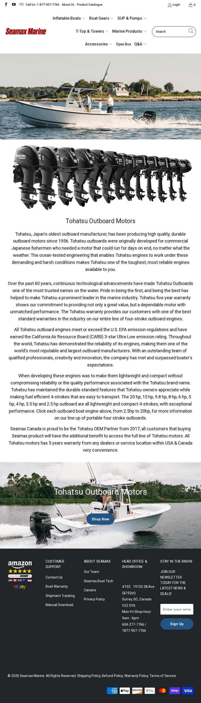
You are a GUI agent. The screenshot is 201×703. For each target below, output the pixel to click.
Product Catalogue (89, 4)
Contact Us (54, 577)
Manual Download (59, 605)
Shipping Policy (88, 676)
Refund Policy (112, 676)
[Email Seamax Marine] (21, 5)
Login (176, 4)
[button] (69, 18)
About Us (68, 4)
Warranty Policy (136, 676)
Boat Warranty (57, 586)
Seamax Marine (32, 676)
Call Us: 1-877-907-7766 (42, 4)
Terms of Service (163, 676)
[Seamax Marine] (26, 31)
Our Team (91, 572)
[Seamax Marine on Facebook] (6, 5)
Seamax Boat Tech (98, 581)
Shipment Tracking (60, 596)
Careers (90, 590)
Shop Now (100, 519)
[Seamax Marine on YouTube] (13, 5)
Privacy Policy (94, 599)
